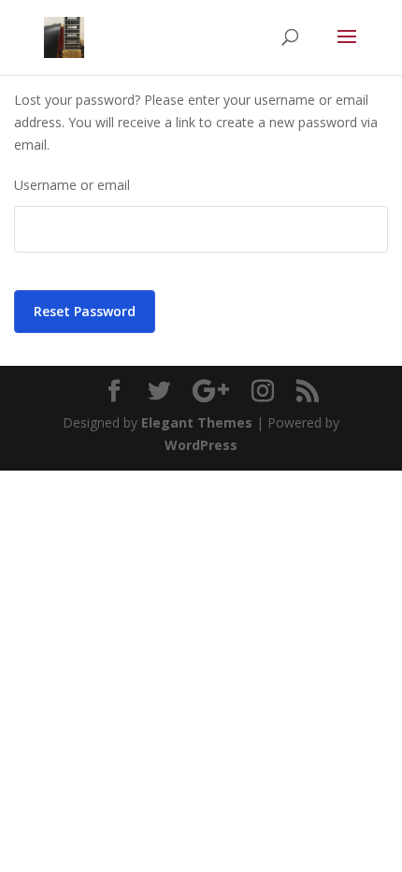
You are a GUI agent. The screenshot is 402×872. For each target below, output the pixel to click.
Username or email (72, 185)
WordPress (201, 445)
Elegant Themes (196, 422)
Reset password (85, 311)
